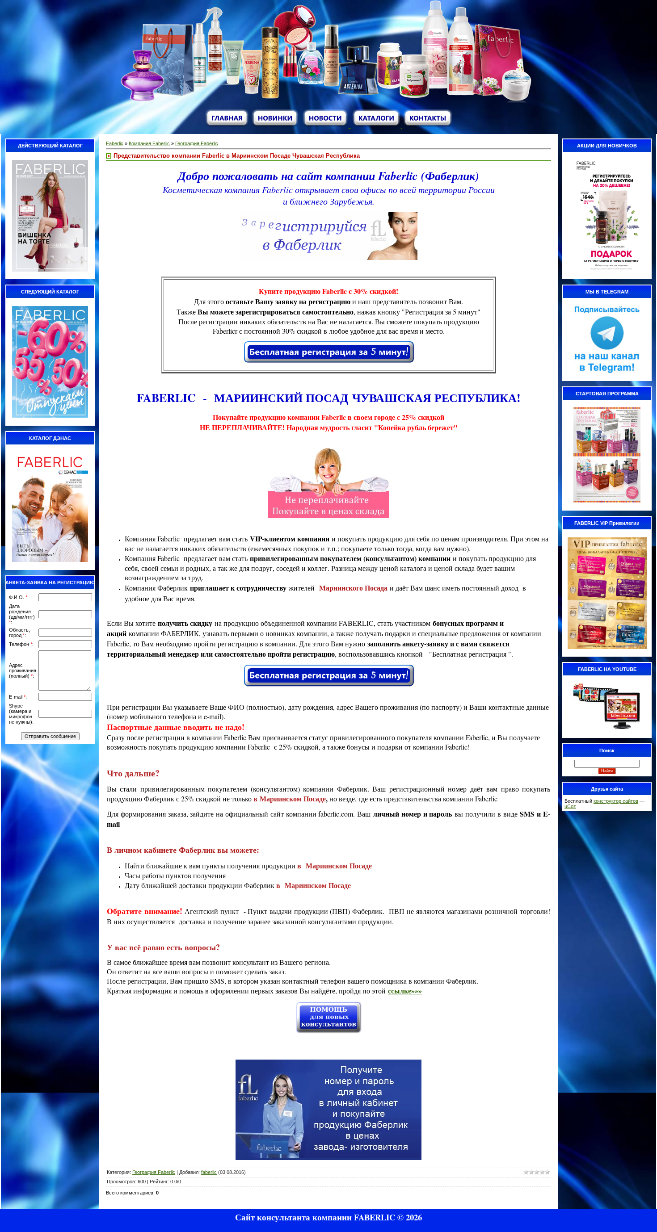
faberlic (209, 1172)
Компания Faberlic (149, 143)
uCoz (570, 806)
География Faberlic (196, 143)
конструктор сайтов (616, 801)
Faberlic (114, 143)
